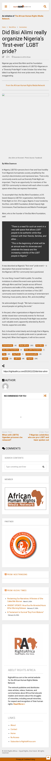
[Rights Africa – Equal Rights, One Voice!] (21, 9)
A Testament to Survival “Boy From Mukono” (25, 612)
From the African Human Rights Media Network (25, 85)
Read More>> (19, 704)
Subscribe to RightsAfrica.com (23, 741)
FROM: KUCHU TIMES (17, 590)
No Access (15, 737)
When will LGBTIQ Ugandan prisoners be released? (12, 437)
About (13, 725)
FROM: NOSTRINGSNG (17, 574)
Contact (14, 729)
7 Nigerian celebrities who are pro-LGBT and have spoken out (38, 437)
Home (13, 733)
